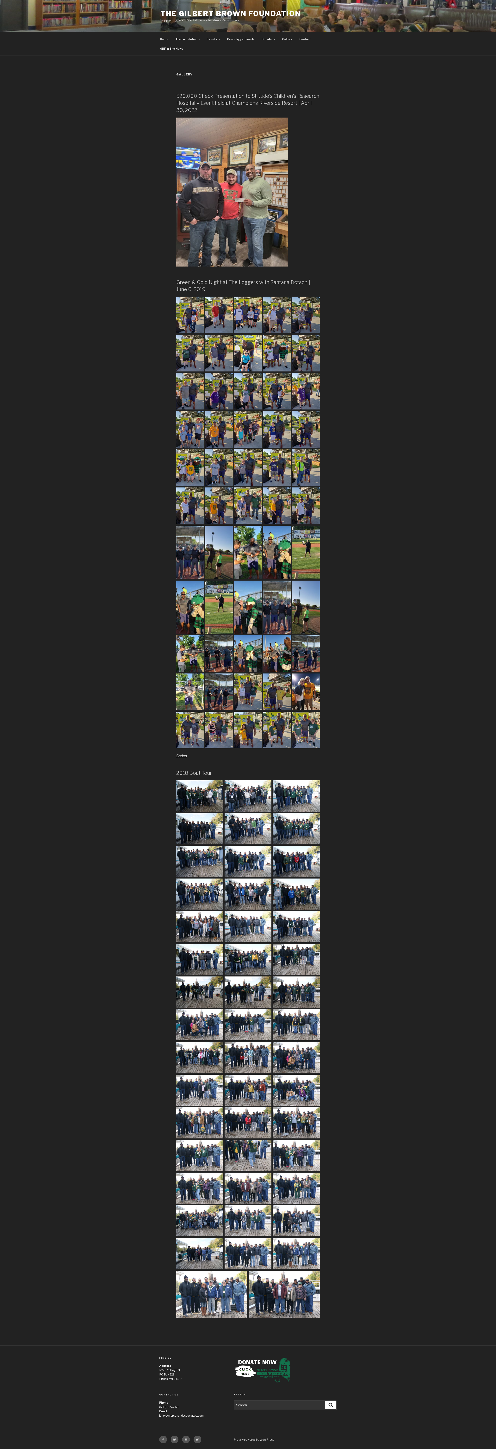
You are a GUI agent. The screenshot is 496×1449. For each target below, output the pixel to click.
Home (164, 39)
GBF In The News (171, 48)
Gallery (287, 39)
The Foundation (186, 39)
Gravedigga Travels (240, 39)
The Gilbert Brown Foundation (230, 13)
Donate (267, 39)
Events (212, 39)
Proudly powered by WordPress (254, 1439)
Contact (305, 39)
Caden (181, 756)
